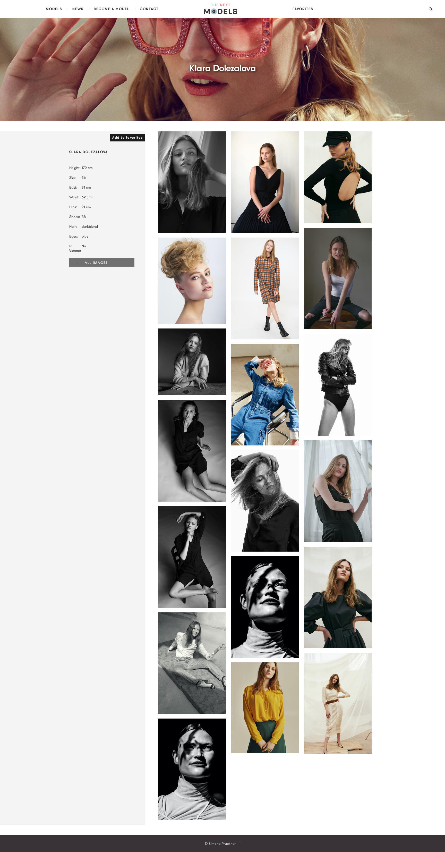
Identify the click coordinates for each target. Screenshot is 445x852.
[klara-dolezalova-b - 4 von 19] (192, 323)
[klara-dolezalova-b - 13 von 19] (192, 713)
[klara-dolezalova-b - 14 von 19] (265, 444)
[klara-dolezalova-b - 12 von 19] (338, 647)
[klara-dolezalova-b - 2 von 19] (192, 232)
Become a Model (112, 9)
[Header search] (430, 9)
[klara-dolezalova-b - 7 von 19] (192, 394)
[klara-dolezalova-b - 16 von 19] (338, 753)
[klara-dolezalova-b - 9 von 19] (192, 500)
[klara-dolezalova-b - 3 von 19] (338, 328)
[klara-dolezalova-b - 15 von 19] (338, 222)
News (77, 9)
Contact (149, 9)
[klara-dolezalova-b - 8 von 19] (338, 434)
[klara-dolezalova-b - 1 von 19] (338, 540)
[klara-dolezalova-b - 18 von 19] (192, 819)
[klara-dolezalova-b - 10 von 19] (265, 550)
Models (54, 9)
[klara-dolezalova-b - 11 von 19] (192, 606)
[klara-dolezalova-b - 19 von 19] (265, 656)
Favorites (303, 9)
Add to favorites (127, 137)
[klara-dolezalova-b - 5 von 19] (265, 232)
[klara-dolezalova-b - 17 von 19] (265, 751)
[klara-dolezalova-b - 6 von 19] (265, 338)
